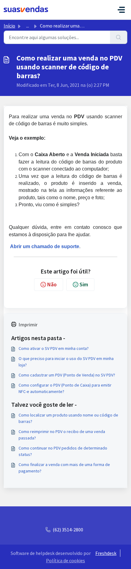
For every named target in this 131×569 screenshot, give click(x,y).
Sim (84, 284)
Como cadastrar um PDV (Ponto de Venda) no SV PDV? (67, 375)
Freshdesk (105, 553)
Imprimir (28, 324)
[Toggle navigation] (121, 9)
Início (9, 26)
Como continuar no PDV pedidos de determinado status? (63, 451)
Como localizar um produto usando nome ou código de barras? (68, 418)
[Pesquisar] (118, 37)
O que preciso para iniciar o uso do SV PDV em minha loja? (66, 362)
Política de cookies (65, 560)
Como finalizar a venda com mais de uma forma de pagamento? (64, 468)
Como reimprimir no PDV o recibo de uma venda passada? (62, 435)
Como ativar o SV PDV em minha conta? (54, 348)
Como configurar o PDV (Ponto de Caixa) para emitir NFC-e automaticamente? (65, 388)
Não (52, 284)
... (27, 26)
